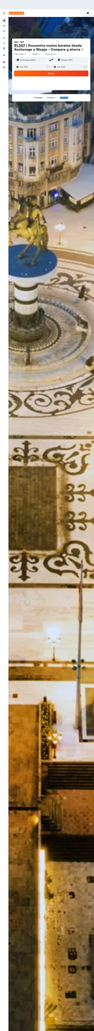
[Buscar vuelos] (4, 20)
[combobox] (51, 54)
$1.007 (19, 45)
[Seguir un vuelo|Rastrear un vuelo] (4, 43)
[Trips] (4, 55)
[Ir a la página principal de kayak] (16, 13)
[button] (4, 13)
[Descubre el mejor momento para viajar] (4, 48)
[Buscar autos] (4, 30)
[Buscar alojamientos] (4, 25)
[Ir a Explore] (4, 37)
